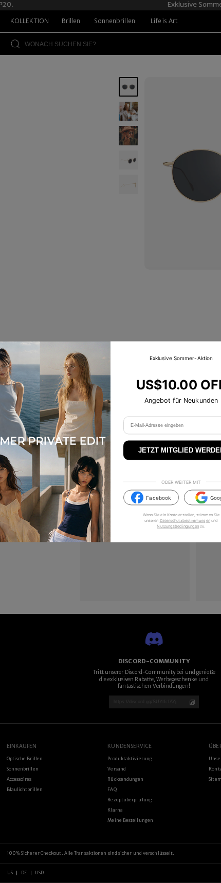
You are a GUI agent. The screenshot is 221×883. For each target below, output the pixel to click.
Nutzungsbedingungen (178, 526)
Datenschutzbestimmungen (185, 520)
